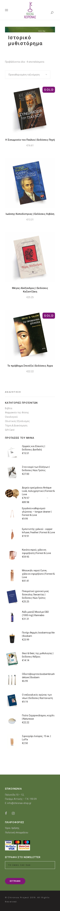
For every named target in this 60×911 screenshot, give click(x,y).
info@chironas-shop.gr (19, 803)
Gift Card (9, 430)
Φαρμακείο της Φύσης (17, 412)
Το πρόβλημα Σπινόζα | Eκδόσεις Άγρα (30, 365)
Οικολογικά (11, 417)
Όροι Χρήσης (12, 828)
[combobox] (27, 74)
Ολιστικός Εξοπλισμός (17, 421)
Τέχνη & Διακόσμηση (16, 425)
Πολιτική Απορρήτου (16, 832)
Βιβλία (8, 408)
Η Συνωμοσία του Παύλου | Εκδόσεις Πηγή (30, 139)
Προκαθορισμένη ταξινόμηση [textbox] (24, 74)
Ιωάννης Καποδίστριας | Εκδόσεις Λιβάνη (30, 213)
